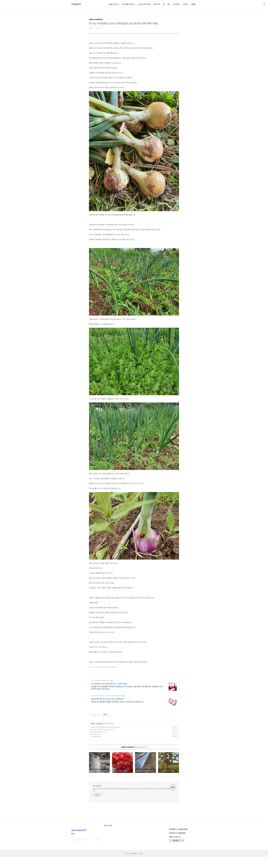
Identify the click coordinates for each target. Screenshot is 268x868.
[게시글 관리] (98, 714)
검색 (97, 840)
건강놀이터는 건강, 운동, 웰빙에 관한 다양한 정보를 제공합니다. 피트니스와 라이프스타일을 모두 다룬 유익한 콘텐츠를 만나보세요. (131, 790)
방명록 (193, 4)
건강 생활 (127, 4)
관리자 (141, 853)
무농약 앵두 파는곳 (95, 734)
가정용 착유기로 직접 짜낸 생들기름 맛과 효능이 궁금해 (104, 727)
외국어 (156, 4)
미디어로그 (176, 4)
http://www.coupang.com (100, 680)
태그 (169, 4)
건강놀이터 (76, 4)
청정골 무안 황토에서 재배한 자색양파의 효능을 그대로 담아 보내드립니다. (117, 701)
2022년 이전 (144, 4)
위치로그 (185, 4)
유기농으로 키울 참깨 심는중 (97, 732)
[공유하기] (95, 714)
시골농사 (113, 4)
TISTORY (134, 853)
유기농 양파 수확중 (95, 736)
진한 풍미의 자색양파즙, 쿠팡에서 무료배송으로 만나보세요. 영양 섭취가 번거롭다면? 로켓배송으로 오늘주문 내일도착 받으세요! (127, 687)
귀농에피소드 (100, 723)
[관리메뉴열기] (264, 3)
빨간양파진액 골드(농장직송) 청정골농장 (107, 699)
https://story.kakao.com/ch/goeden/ (103, 667)
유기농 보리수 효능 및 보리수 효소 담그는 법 (101, 729)
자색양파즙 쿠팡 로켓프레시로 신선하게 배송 (109, 683)
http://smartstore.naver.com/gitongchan (106, 696)
